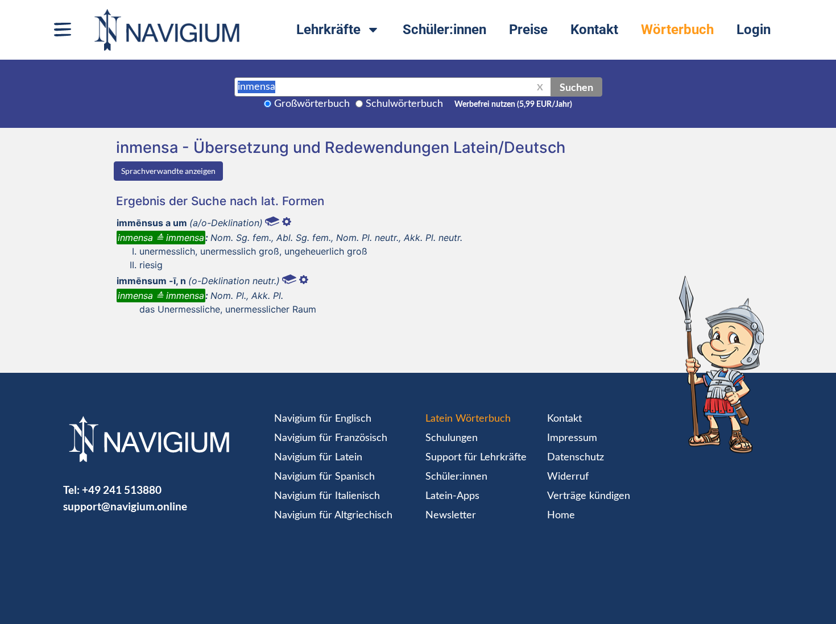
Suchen (576, 87)
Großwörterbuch (312, 104)
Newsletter (450, 515)
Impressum (572, 438)
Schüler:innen (444, 30)
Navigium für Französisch (330, 438)
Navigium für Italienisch (327, 496)
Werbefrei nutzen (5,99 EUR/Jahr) (513, 105)
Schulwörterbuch (404, 104)
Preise (528, 30)
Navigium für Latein (318, 457)
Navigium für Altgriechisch (333, 515)
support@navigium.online (125, 506)
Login (753, 30)
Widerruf (568, 477)
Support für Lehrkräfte (476, 457)
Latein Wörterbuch (468, 419)
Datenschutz (575, 457)
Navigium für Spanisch (324, 477)
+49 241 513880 (122, 489)
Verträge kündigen (588, 496)
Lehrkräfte (328, 30)
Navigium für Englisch (322, 419)
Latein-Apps (452, 496)
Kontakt (594, 30)
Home (561, 515)
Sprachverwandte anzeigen (168, 171)
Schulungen (451, 438)
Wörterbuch (677, 30)
